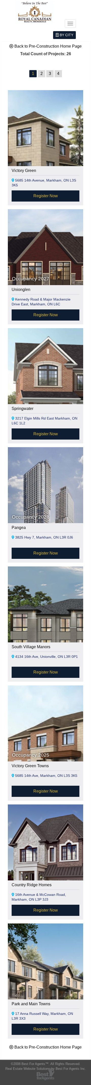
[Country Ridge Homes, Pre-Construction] (45, 863)
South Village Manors (31, 647)
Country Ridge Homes (32, 885)
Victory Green (24, 170)
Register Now (45, 196)
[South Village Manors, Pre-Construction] (45, 626)
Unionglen (21, 289)
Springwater (22, 408)
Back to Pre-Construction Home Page (47, 46)
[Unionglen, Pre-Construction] (45, 269)
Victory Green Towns (30, 766)
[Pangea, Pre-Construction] (45, 507)
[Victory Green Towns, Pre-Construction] (45, 745)
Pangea (19, 527)
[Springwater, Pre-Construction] (45, 388)
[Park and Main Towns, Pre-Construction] (45, 983)
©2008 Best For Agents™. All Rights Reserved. (45, 1064)
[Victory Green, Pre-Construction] (45, 150)
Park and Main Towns (31, 1004)
